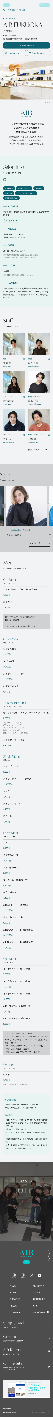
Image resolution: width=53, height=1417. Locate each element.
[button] (4, 506)
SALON (12, 10)
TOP (5, 10)
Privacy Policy (9, 1413)
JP (6, 5)
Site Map (7, 1409)
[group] (26, 511)
